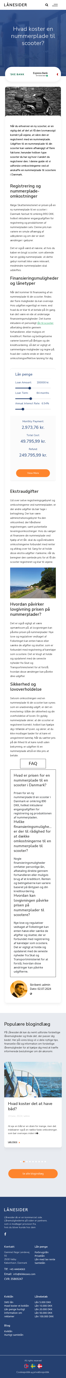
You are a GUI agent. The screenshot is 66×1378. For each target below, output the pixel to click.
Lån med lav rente (45, 1259)
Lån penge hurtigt (14, 1309)
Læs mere (12, 1141)
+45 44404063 (17, 1269)
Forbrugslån (42, 1252)
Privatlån (40, 1255)
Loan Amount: (32, 382)
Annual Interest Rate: (32, 403)
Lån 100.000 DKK (44, 1316)
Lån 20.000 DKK (43, 1309)
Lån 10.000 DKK (43, 1305)
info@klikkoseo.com (24, 1274)
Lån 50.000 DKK (43, 1312)
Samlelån (40, 1262)
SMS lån (8, 1302)
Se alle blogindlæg (33, 1173)
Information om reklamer (13, 1314)
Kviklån (8, 1331)
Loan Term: (32, 393)
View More (33, 473)
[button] (20, 1161)
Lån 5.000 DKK (43, 1302)
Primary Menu (55, 4)
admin (46, 985)
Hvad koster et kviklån (16, 1305)
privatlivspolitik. (41, 1372)
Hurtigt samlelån (13, 1334)
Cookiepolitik (23, 1372)
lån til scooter (45, 323)
